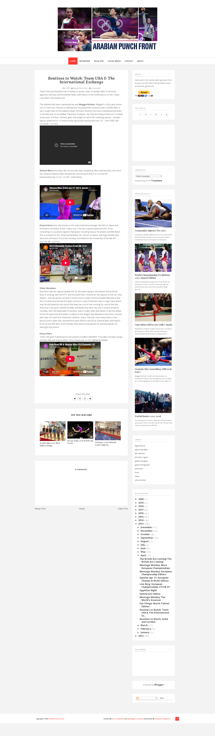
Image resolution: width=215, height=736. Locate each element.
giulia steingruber (142, 465)
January (145, 632)
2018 (141, 506)
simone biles (140, 480)
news (137, 476)
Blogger (159, 684)
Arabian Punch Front (56, 719)
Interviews (84, 61)
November (147, 530)
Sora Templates (118, 719)
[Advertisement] (81, 532)
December (147, 527)
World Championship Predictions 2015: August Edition (152, 276)
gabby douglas (141, 461)
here (79, 177)
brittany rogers (141, 457)
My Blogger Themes (135, 719)
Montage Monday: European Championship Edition (156, 573)
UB (116, 120)
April (143, 555)
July (143, 544)
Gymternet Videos (150, 593)
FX (47, 124)
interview (139, 468)
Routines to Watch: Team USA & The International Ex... (154, 612)
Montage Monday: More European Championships (155, 566)
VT (101, 120)
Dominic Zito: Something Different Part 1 (153, 370)
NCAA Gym (99, 61)
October (146, 534)
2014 (141, 520)
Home (73, 61)
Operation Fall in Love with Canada (153, 324)
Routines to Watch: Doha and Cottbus (154, 620)
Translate (156, 180)
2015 (141, 516)
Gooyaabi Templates (162, 719)
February (146, 628)
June (143, 548)
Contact (129, 61)
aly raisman (140, 453)
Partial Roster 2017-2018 (148, 416)
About (140, 61)
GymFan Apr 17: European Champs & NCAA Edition (154, 579)
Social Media (114, 61)
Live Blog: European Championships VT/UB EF (155, 585)
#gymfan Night (148, 590)
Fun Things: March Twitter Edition (155, 605)
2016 (141, 513)
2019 (141, 502)
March (144, 625)
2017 (141, 509)
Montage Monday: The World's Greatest (152, 599)
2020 (141, 499)
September (147, 537)
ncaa (137, 472)
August (145, 541)
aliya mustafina (141, 449)
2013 (141, 523)
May (143, 551)
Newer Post (40, 508)
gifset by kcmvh (100, 340)
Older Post (123, 508)
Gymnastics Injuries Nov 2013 (150, 230)
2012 (141, 635)
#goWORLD (140, 445)
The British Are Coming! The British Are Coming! (156, 560)
